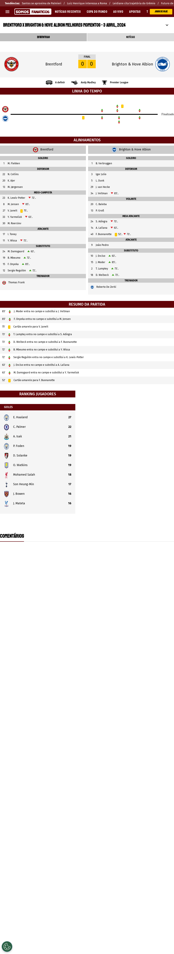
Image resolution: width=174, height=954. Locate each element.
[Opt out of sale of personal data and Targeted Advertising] (7, 946)
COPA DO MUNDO (97, 12)
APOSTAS (135, 12)
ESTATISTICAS (43, 37)
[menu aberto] (7, 11)
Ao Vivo (118, 12)
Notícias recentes (68, 12)
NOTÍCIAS (130, 37)
